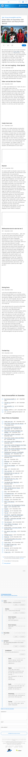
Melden (16, 604)
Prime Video (16, 51)
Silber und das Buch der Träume (12, 488)
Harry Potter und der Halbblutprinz (13, 441)
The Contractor (8, 522)
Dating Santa (7, 495)
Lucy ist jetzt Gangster (9, 465)
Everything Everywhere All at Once (12, 539)
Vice (5, 459)
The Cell (6, 513)
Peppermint (7, 476)
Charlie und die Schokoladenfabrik (12, 456)
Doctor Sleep (7, 542)
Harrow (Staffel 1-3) (9, 406)
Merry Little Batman (9, 501)
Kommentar (4, 711)
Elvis (5, 491)
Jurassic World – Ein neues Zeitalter (13, 527)
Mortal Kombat (8, 486)
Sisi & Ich (6, 548)
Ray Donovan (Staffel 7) (10, 399)
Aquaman (6, 511)
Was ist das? (22, 558)
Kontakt (26, 2)
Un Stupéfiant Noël (9, 493)
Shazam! (6, 508)
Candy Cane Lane (8, 421)
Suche (20, 2)
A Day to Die (7, 552)
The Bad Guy (7, 402)
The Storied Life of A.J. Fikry (11, 478)
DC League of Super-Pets (10, 544)
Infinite (6, 463)
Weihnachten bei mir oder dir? (12, 473)
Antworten (22, 604)
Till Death (6, 499)
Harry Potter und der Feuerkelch (12, 434)
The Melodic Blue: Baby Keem (11, 482)
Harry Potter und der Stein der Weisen (13, 423)
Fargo (5, 469)
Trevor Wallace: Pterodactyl (11, 524)
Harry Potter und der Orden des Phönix (14, 438)
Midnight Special (8, 535)
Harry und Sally (8, 471)
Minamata (6, 461)
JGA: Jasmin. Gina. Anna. (10, 531)
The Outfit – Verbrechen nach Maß (12, 518)
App (23, 2)
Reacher (6, 409)
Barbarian (6, 537)
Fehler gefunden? (7, 563)
